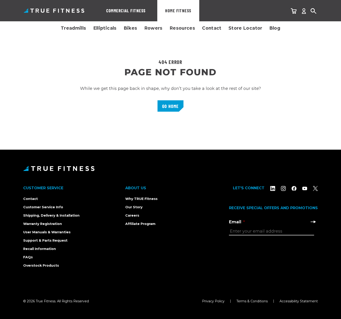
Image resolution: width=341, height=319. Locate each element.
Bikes (130, 28)
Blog (274, 28)
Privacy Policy (213, 301)
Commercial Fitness (126, 10)
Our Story (133, 207)
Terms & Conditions (252, 301)
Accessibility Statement (299, 301)
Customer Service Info (43, 207)
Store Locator (245, 28)
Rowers (153, 28)
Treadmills (73, 28)
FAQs (28, 257)
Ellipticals (105, 28)
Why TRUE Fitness (141, 199)
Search (313, 11)
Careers (132, 215)
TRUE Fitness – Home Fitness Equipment (54, 10)
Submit (313, 221)
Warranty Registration (42, 224)
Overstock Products (41, 265)
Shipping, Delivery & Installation (51, 215)
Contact (212, 28)
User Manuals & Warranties (47, 232)
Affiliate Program (140, 224)
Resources (182, 28)
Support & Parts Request (45, 240)
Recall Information (39, 249)
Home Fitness (178, 10)
